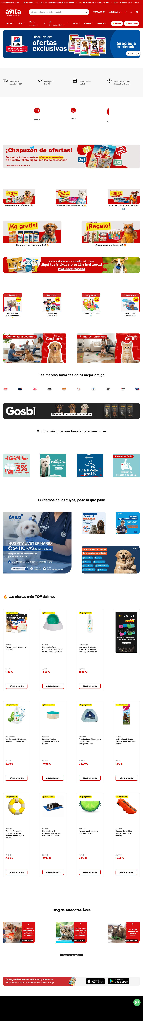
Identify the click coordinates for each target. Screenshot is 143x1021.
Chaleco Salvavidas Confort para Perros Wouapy (124, 833)
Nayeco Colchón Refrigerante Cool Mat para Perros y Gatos (51, 833)
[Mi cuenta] (131, 12)
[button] (137, 12)
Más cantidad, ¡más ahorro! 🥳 (71, 205)
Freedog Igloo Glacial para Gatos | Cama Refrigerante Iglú (90, 741)
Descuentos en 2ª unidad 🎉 (19, 205)
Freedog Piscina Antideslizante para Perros (50, 741)
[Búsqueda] (86, 12)
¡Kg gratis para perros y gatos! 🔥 (32, 245)
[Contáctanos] (125, 12)
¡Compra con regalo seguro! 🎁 (110, 245)
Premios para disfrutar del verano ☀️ (12, 315)
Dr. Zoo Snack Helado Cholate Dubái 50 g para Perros (125, 741)
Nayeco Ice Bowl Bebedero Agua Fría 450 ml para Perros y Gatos (52, 649)
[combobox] (59, 12)
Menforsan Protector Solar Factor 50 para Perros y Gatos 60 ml (88, 649)
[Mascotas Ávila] (15, 12)
